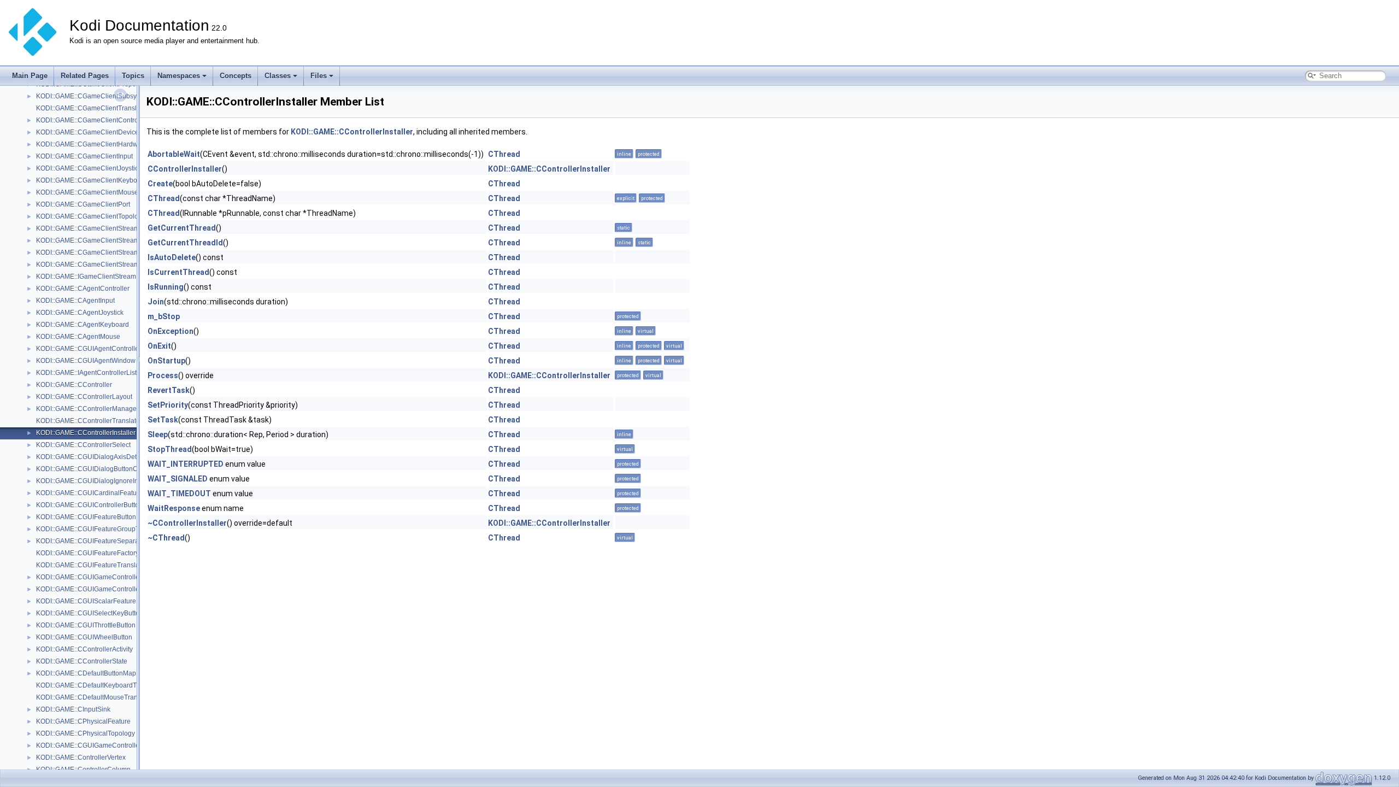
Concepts (235, 76)
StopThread (170, 449)
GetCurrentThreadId (185, 242)
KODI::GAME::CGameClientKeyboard (91, 180)
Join (156, 301)
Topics (133, 76)
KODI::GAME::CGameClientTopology (90, 216)
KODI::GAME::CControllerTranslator (89, 421)
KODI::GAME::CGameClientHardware (92, 144)
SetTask (163, 419)
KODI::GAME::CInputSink (73, 709)
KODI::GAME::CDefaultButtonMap (86, 673)
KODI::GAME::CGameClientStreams (89, 240)
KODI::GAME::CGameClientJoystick (89, 168)
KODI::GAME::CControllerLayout (84, 397)
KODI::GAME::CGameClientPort (83, 204)
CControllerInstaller (185, 169)
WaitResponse (174, 508)
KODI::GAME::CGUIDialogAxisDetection (95, 457)
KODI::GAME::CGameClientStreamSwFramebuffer (110, 252)
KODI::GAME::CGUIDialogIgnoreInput (92, 481)
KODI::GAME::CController (74, 385)
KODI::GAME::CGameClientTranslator (92, 108)
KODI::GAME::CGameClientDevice (87, 132)
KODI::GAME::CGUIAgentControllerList (93, 349)
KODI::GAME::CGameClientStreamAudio (96, 228)
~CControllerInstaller (187, 523)
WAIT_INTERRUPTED (186, 464)
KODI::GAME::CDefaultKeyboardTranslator (99, 685)
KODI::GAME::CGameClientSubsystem (93, 96)
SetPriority (168, 405)
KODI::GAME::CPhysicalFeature (83, 721)
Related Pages (85, 76)
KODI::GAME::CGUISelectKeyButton (89, 613)
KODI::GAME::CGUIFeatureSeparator (91, 541)
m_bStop (164, 316)
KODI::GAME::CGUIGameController (89, 577)
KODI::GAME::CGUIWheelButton (84, 637)
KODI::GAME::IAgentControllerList (86, 373)
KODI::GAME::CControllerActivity (84, 649)
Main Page (30, 76)
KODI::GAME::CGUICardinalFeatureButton (99, 493)
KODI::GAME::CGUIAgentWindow (86, 361)
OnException (170, 331)
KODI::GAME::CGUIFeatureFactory (87, 553)
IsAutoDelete (172, 257)
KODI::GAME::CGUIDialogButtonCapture (96, 469)
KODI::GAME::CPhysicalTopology (85, 733)
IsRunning (166, 287)
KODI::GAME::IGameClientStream (86, 276)
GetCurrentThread (182, 228)
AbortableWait (174, 154)
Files (318, 76)
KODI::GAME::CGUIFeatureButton (86, 517)
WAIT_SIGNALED (178, 478)
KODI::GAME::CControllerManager (87, 409)
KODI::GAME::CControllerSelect (83, 445)
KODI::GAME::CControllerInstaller (86, 433)
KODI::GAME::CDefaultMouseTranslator (95, 697)
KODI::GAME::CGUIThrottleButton (86, 625)
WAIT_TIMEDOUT (179, 493)
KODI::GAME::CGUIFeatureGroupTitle (92, 529)
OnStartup (166, 360)
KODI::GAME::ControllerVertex (81, 757)
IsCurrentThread (178, 272)
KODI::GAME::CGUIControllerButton (89, 505)
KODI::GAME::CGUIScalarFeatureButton (95, 601)
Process (163, 375)
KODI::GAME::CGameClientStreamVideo (96, 264)
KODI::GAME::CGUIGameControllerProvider (101, 745)
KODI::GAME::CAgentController (83, 288)
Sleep (158, 434)
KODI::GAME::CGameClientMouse (87, 192)
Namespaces (178, 76)
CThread (504, 154)
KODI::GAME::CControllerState (81, 661)
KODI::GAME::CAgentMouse (78, 336)
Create (160, 183)
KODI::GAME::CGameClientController (92, 120)
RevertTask (169, 390)
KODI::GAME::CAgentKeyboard (82, 324)
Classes (277, 76)
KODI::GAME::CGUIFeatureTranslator (91, 565)
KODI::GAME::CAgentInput (75, 300)
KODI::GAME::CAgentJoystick (80, 312)
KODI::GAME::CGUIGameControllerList (94, 589)
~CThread (166, 537)
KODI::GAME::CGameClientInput (84, 156)
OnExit (159, 346)
